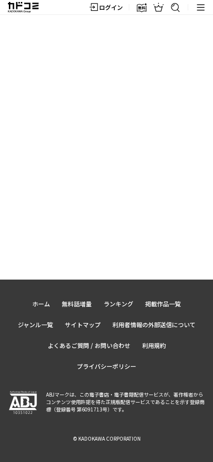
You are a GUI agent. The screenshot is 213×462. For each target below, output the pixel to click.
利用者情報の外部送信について (154, 324)
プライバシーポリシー (106, 366)
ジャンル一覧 (35, 324)
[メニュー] (200, 7)
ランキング (118, 303)
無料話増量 (77, 303)
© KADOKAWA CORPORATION (107, 438)
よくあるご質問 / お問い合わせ (89, 345)
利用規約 (154, 345)
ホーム (41, 303)
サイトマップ (83, 324)
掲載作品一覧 (163, 303)
